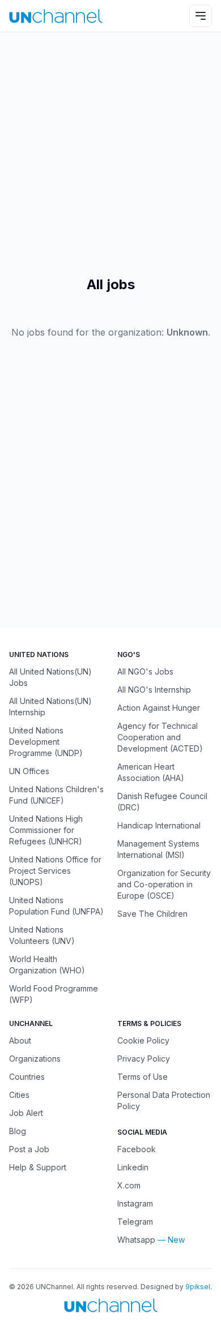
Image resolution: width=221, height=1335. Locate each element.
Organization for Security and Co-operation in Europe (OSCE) (164, 884)
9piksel (197, 1286)
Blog (17, 1131)
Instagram (135, 1203)
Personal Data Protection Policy (163, 1100)
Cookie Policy (143, 1040)
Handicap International (159, 825)
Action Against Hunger (158, 707)
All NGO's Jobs (145, 671)
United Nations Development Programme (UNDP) (46, 742)
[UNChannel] (56, 16)
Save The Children (152, 913)
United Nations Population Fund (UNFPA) (56, 905)
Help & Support (37, 1167)
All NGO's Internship (154, 689)
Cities (19, 1095)
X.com (129, 1185)
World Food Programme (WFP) (53, 994)
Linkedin (132, 1167)
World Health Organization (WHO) (47, 964)
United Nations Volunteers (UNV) (42, 935)
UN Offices (29, 771)
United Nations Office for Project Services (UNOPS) (55, 871)
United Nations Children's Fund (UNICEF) (56, 794)
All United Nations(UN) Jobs (50, 677)
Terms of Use (142, 1076)
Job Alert (26, 1113)
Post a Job (29, 1149)
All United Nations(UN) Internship (50, 706)
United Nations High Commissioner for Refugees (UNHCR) (46, 830)
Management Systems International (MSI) (158, 849)
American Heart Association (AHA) (150, 772)
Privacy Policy (143, 1058)
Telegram (135, 1221)
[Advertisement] (110, 154)
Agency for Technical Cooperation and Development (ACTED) (160, 737)
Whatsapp (136, 1239)
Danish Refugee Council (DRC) (162, 801)
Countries (27, 1076)
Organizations (35, 1058)
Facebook (136, 1149)
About (20, 1040)
